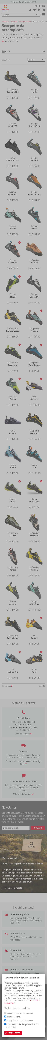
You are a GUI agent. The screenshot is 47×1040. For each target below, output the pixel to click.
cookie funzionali (14, 1017)
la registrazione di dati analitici (20, 1020)
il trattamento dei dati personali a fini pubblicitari (22, 1025)
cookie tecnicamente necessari (20, 1013)
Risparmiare (14, 1032)
